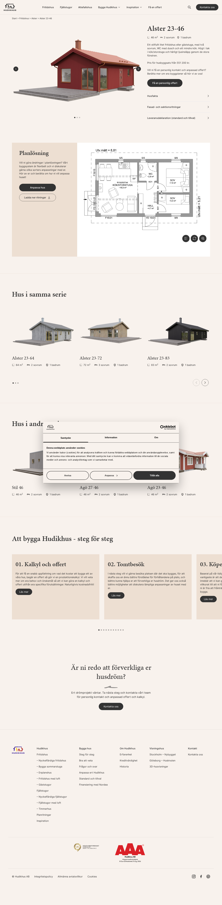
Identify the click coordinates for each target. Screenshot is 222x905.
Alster (34, 18)
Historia (124, 766)
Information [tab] (111, 437)
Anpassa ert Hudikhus (91, 772)
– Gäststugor (44, 784)
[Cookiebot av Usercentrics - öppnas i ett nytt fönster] (162, 427)
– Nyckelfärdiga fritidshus (51, 760)
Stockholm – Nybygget (163, 754)
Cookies (92, 876)
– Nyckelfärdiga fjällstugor (52, 796)
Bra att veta (86, 760)
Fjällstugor (66, 7)
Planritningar (44, 814)
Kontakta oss (207, 7)
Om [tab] (156, 437)
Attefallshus (85, 7)
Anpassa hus (37, 187)
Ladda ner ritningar (35, 197)
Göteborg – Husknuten (162, 760)
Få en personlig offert (164, 82)
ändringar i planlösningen (46, 162)
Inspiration (133, 7)
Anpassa (109, 475)
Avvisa (67, 475)
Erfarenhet (126, 754)
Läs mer (23, 591)
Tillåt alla (154, 475)
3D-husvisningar (159, 766)
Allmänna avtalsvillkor (70, 876)
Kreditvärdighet (128, 760)
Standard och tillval (90, 778)
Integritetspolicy (43, 876)
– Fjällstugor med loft (49, 802)
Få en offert (155, 7)
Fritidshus (48, 7)
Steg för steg (86, 754)
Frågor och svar (88, 766)
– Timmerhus (44, 808)
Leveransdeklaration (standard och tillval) (171, 117)
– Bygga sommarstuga (49, 766)
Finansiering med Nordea (93, 784)
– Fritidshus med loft (48, 778)
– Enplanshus (44, 772)
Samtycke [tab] (66, 438)
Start (14, 18)
